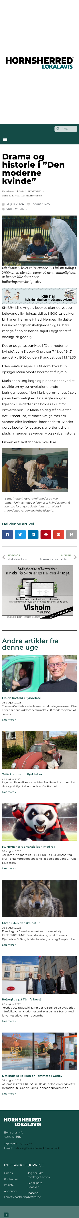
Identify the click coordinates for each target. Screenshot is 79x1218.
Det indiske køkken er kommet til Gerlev (32, 1076)
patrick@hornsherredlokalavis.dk (37, 1148)
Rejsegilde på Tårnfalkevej (21, 999)
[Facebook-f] (6, 1215)
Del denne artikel (18, 524)
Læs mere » (9, 719)
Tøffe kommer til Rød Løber (22, 774)
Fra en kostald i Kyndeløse (21, 698)
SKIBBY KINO (34, 191)
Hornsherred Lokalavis (13, 191)
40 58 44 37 (24, 1144)
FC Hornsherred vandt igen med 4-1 (28, 846)
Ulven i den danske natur (21, 923)
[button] (5, 139)
